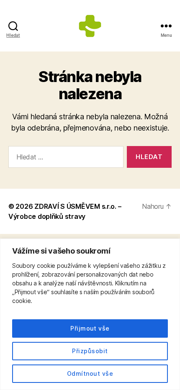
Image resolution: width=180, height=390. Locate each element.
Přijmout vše (90, 328)
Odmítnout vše (90, 373)
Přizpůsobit (90, 350)
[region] (90, 314)
